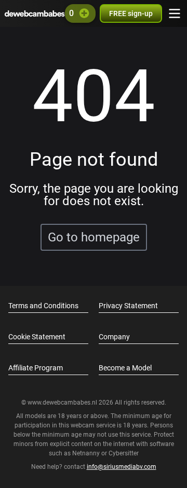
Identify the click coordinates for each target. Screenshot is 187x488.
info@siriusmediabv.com (121, 466)
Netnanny (86, 453)
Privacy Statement (128, 306)
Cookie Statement (36, 337)
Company (114, 337)
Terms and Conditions (43, 306)
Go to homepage (94, 237)
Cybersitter (124, 453)
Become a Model (125, 368)
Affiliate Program (35, 368)
